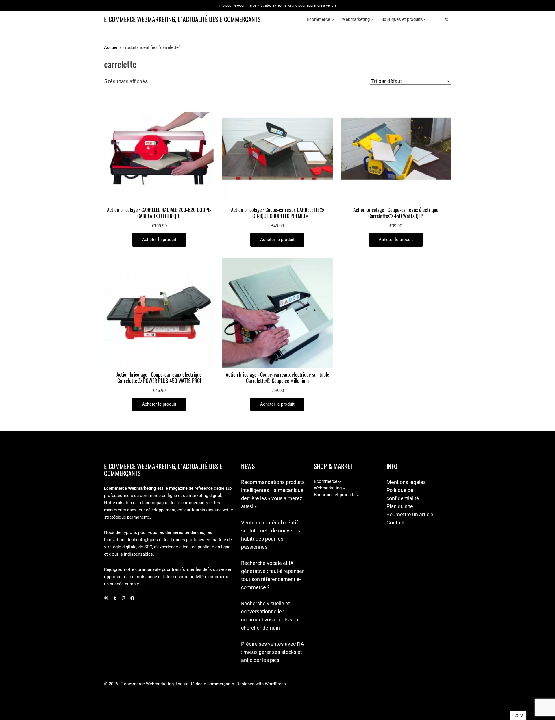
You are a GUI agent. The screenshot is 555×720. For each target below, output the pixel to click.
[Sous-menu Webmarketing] (372, 19)
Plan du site (399, 506)
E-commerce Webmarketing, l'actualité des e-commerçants (182, 19)
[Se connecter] (437, 19)
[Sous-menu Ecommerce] (332, 19)
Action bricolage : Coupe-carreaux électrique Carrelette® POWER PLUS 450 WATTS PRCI (159, 378)
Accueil (111, 47)
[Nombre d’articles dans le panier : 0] (446, 19)
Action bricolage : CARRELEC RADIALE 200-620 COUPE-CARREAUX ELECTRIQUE (159, 213)
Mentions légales (406, 482)
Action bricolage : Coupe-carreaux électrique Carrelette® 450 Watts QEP (396, 213)
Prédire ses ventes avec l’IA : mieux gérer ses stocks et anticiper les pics (272, 652)
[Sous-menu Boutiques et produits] (425, 19)
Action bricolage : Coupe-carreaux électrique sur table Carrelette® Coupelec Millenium (277, 378)
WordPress (275, 683)
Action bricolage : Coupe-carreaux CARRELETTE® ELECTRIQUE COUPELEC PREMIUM (277, 213)
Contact (395, 522)
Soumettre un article (409, 514)
